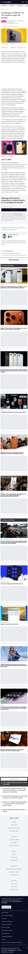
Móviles (2, 9)
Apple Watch (19, 186)
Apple (3, 51)
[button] (2, 2)
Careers (3, 939)
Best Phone (14, 851)
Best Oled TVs (14, 857)
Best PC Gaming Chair (14, 845)
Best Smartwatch (14, 860)
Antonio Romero (12, 20)
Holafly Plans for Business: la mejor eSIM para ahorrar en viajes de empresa (15, 797)
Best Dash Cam (14, 883)
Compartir (5, 47)
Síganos (14, 47)
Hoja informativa (23, 47)
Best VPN (14, 822)
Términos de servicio (18, 213)
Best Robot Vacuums (14, 889)
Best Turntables (14, 865)
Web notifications (6, 933)
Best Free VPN (14, 825)
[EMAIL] (11, 237)
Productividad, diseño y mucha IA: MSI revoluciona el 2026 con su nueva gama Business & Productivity (14, 790)
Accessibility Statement (7, 936)
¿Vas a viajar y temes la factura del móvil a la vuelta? (15, 783)
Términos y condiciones (7, 921)
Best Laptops (14, 836)
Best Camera (14, 880)
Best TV (14, 854)
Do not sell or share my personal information (12, 942)
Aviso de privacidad (18, 215)
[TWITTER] (9, 237)
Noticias (4, 21)
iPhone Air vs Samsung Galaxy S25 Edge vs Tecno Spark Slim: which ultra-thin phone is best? (15, 803)
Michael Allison (10, 22)
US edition (11, 950)
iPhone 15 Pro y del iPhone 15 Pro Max (14, 53)
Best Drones (14, 886)
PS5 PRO (12, 5)
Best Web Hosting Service (14, 828)
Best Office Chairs (14, 874)
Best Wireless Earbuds (14, 871)
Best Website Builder (14, 830)
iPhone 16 (20, 5)
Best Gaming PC (14, 842)
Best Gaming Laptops (14, 839)
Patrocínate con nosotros (7, 930)
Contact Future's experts (7, 915)
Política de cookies (6, 927)
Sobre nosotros (5, 912)
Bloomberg (12, 91)
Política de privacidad (6, 924)
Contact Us (4, 918)
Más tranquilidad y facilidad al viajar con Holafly (14, 810)
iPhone (7, 9)
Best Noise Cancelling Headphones (14, 868)
